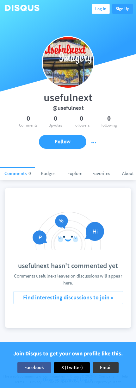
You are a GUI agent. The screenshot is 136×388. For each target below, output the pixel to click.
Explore (74, 173)
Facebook (34, 367)
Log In (100, 8)
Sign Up (122, 8)
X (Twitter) (72, 367)
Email (106, 367)
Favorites (101, 173)
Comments (17, 173)
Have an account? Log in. (68, 380)
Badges (48, 173)
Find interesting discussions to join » (68, 297)
